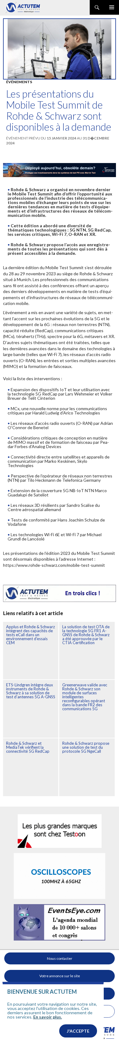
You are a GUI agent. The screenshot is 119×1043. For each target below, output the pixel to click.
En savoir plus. (47, 1016)
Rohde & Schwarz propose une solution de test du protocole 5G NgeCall (85, 747)
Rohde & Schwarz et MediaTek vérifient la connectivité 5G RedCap (27, 747)
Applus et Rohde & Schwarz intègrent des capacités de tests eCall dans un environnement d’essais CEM (30, 634)
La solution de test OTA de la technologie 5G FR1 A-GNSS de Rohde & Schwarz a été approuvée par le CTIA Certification (86, 634)
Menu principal (111, 7)
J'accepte (78, 1031)
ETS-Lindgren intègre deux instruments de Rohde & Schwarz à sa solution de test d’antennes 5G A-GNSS (30, 690)
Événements (19, 82)
